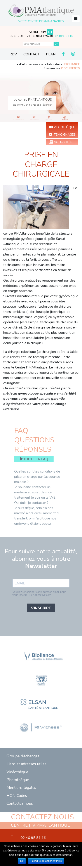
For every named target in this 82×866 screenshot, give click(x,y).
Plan (51, 54)
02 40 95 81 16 (64, 36)
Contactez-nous (20, 803)
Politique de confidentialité (46, 861)
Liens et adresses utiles (26, 763)
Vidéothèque (64, 127)
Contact (31, 54)
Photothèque (18, 779)
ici (50, 32)
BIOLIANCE (72, 64)
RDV (13, 54)
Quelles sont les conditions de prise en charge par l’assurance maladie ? (37, 476)
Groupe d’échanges (23, 756)
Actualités (63, 142)
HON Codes (17, 795)
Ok (21, 861)
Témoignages (65, 134)
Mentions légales (21, 787)
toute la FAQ (35, 459)
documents (70, 68)
